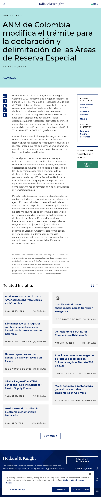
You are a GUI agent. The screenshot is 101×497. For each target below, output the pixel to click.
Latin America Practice (87, 106)
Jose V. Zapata (9, 78)
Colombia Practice (84, 113)
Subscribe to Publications (82, 460)
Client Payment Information (84, 470)
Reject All (61, 489)
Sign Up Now (88, 164)
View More (49, 436)
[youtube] (97, 491)
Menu (95, 4)
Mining (83, 119)
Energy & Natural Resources (85, 134)
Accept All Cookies (81, 489)
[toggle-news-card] (92, 286)
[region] (48, 483)
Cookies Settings (17, 489)
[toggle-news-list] (97, 286)
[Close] (90, 474)
